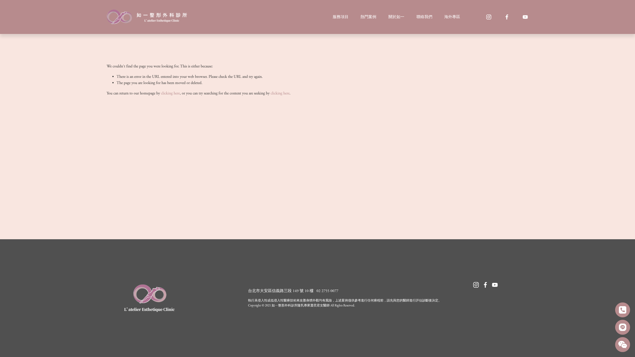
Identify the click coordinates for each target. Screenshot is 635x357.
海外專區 (452, 17)
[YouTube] (525, 17)
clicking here (170, 93)
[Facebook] (507, 17)
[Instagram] (489, 17)
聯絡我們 (424, 17)
